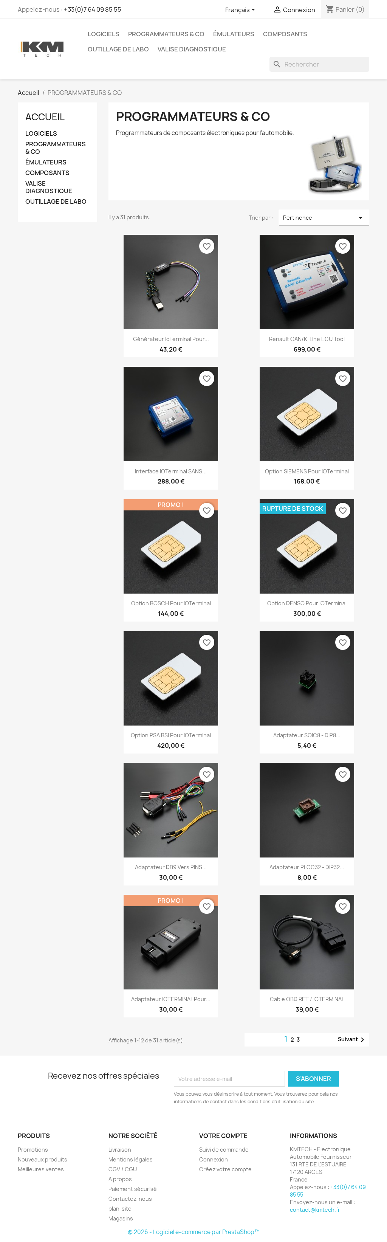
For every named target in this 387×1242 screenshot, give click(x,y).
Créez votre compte (225, 1169)
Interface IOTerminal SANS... (171, 471)
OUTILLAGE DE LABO (118, 49)
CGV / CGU (122, 1169)
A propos (120, 1179)
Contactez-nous (130, 1198)
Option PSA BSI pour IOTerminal (171, 735)
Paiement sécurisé (132, 1188)
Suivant (352, 1039)
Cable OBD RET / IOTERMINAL (307, 999)
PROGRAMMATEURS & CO (166, 34)
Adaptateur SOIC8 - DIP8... (307, 735)
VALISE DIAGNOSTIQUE (192, 49)
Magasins (120, 1218)
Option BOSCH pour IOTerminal (171, 603)
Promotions (33, 1149)
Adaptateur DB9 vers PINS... (171, 867)
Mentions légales (130, 1159)
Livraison (119, 1149)
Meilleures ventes (41, 1169)
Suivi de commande (224, 1149)
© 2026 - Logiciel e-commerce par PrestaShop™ (194, 1232)
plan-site (120, 1208)
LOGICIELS (103, 34)
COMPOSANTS (285, 34)
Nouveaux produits (42, 1159)
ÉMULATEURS (233, 34)
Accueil (45, 116)
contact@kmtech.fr (315, 1209)
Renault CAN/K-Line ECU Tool (307, 339)
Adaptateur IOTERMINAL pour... (171, 999)
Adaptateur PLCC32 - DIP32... (306, 867)
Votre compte (223, 1136)
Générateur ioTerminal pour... (171, 339)
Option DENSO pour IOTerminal (307, 603)
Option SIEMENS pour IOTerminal (307, 471)
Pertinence (324, 217)
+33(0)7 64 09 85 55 (92, 9)
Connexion (213, 1159)
